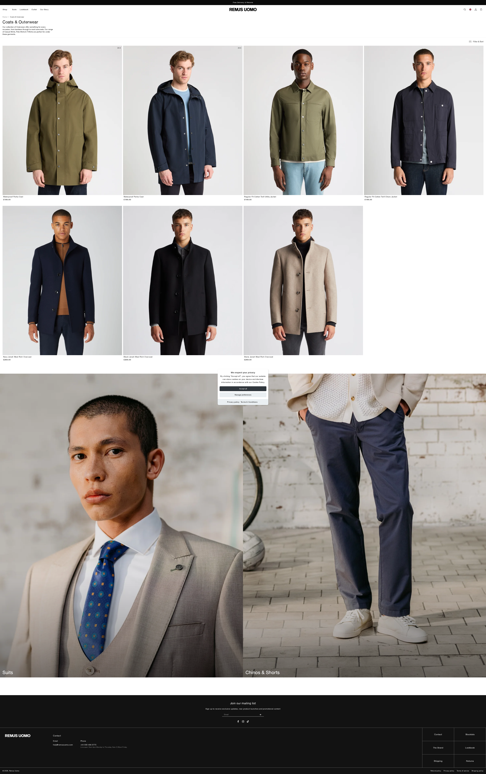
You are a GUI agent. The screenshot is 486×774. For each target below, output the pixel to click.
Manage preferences (243, 395)
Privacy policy (233, 402)
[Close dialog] (289, 367)
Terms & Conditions (249, 402)
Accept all (243, 389)
